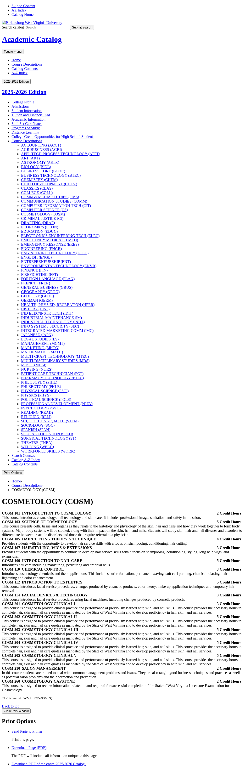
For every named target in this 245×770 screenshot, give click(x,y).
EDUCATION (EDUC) (39, 231)
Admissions (20, 106)
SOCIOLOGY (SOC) (38, 425)
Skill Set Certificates (26, 124)
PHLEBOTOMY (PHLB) (41, 387)
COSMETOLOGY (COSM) (43, 214)
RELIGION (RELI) (36, 417)
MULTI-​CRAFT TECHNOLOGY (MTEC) (55, 356)
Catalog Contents (24, 69)
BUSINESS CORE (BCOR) (43, 171)
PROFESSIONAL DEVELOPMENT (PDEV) (57, 404)
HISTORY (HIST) (35, 309)
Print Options (13, 473)
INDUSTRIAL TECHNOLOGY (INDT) (53, 322)
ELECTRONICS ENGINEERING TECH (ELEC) (60, 236)
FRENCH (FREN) (35, 283)
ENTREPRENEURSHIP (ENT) (46, 262)
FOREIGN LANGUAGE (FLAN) (48, 279)
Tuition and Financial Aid (30, 115)
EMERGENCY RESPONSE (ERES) (50, 244)
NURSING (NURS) (36, 369)
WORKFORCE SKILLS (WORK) (48, 451)
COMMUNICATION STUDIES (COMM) (54, 201)
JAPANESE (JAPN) (37, 335)
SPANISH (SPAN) (35, 430)
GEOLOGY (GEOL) (37, 296)
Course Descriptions (26, 64)
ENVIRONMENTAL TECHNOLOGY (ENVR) (58, 266)
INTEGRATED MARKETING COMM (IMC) (57, 330)
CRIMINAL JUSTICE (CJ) (42, 218)
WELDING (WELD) (37, 447)
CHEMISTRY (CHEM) (39, 180)
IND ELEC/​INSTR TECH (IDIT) (47, 313)
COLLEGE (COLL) (37, 193)
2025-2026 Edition (24, 92)
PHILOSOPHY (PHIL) (39, 382)
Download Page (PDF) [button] (28, 748)
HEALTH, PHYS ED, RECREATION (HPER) (58, 305)
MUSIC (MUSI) (33, 365)
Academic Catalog (32, 39)
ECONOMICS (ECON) (39, 227)
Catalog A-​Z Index (25, 460)
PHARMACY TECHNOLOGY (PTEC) (52, 378)
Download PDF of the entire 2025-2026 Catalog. (48, 764)
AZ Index (18, 10)
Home (16, 60)
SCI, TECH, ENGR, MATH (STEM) (49, 421)
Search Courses (23, 455)
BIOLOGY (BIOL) (36, 167)
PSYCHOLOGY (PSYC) (41, 408)
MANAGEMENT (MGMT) (43, 343)
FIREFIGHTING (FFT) (39, 274)
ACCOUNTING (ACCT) (41, 145)
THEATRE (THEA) (36, 443)
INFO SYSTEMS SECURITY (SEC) (50, 326)
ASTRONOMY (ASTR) (40, 162)
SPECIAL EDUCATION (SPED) (47, 434)
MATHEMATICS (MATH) (42, 352)
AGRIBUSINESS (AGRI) (41, 149)
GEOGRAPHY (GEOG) (40, 292)
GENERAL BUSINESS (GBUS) (46, 287)
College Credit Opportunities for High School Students (52, 137)
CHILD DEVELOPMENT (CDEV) (49, 184)
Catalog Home (22, 14)
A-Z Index (19, 73)
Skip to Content (23, 6)
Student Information (26, 111)
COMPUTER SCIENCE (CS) (44, 210)
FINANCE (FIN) (34, 270)
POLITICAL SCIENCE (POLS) (46, 399)
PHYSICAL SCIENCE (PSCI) (45, 391)
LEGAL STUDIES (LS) (40, 339)
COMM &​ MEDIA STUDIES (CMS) (50, 197)
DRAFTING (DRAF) (38, 223)
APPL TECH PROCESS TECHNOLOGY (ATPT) (60, 154)
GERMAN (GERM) (37, 300)
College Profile (22, 102)
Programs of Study (25, 128)
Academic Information (28, 119)
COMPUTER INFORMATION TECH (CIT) (56, 206)
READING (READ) (37, 412)
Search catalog (13, 27)
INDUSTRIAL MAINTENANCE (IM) (51, 318)
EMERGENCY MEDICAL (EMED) (49, 240)
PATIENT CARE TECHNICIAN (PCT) (52, 374)
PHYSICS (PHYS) (35, 395)
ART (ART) (30, 158)
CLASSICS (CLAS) (37, 188)
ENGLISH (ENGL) (36, 257)
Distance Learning (25, 132)
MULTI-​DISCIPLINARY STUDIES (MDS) (55, 361)
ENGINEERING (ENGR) (41, 249)
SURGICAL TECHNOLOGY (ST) (48, 438)
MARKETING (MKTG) (40, 348)
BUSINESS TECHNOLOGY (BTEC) (51, 175)
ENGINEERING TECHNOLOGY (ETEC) (55, 253)
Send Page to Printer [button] (26, 731)
